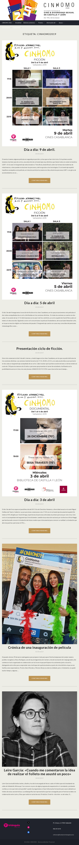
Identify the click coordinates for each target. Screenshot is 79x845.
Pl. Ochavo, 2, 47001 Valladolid (62, 823)
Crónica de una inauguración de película (39, 647)
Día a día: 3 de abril (39, 500)
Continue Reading (39, 180)
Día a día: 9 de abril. (39, 149)
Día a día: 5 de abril (39, 303)
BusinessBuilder (43, 842)
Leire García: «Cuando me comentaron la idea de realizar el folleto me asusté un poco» (39, 772)
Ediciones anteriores (29, 23)
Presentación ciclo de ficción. (39, 348)
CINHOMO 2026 (7, 23)
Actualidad (18, 23)
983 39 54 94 (57, 829)
